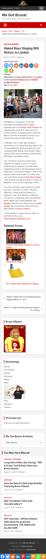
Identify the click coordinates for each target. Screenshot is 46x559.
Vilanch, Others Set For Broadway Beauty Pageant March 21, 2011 (23, 298)
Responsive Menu (41, 8)
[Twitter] (11, 65)
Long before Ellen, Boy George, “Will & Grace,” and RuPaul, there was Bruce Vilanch (23, 465)
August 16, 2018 (10, 472)
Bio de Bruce (9, 370)
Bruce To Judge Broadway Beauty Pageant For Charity (22, 308)
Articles (7, 366)
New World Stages (33, 177)
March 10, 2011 (10, 57)
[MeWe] (31, 65)
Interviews (8, 376)
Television (8, 404)
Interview (16, 459)
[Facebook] (6, 65)
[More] (11, 70)
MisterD (21, 57)
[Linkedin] (21, 65)
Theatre (7, 407)
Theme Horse (26, 546)
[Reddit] (16, 65)
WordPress (31, 549)
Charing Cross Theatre (27, 80)
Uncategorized (11, 44)
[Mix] (36, 65)
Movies (7, 379)
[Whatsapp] (6, 70)
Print (6, 401)
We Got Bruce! (14, 15)
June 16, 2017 (9, 490)
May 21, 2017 (9, 531)
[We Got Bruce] (15, 326)
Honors (7, 373)
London (38, 77)
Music (6, 382)
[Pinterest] (26, 65)
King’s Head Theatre (30, 127)
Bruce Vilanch (24, 209)
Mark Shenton (13, 82)
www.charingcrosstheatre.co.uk (17, 219)
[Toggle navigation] (5, 25)
